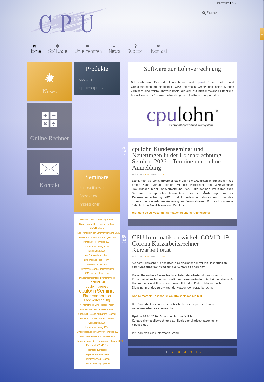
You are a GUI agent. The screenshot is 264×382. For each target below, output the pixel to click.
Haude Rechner (107, 224)
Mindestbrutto (107, 269)
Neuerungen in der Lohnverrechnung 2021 (98, 233)
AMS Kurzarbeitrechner (97, 255)
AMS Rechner (97, 228)
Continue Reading (231, 223)
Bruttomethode (107, 278)
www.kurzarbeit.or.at (97, 264)
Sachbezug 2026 (96, 323)
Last (198, 352)
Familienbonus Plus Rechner (97, 260)
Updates (106, 363)
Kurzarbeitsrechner (89, 269)
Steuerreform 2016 (88, 224)
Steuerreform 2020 (88, 318)
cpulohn (87, 291)
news (162, 174)
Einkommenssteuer (97, 296)
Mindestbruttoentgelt (89, 278)
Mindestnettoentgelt (104, 305)
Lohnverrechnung (97, 300)
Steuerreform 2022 (87, 237)
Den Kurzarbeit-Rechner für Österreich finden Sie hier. (167, 295)
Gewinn (84, 219)
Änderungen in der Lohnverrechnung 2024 (98, 332)
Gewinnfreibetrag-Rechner (97, 359)
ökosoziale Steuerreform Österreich (97, 336)
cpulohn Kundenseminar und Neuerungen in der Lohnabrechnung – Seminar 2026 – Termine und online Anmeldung (179, 158)
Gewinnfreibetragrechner (101, 219)
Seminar (106, 291)
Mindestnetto (86, 309)
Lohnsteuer (97, 282)
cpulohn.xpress (97, 286)
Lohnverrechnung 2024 (97, 327)
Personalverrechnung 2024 (97, 242)
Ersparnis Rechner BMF (97, 354)
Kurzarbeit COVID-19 (97, 345)
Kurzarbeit (83, 314)
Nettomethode (87, 305)
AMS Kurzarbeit (107, 318)
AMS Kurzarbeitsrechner (97, 273)
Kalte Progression (107, 237)
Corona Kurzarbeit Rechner (102, 314)
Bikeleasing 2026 (96, 251)
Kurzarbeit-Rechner (104, 309)
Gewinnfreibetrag (92, 363)
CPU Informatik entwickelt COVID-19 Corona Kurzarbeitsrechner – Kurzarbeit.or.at (180, 243)
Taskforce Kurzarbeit (96, 350)
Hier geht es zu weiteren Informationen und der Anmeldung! (171, 212)
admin (146, 174)
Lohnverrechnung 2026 (97, 246)
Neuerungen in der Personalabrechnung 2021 (100, 341)
